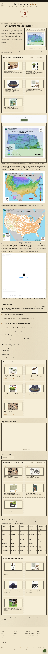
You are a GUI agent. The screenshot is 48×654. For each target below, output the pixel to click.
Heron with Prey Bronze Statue (33, 375)
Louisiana (24, 534)
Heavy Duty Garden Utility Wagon (33, 590)
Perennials (3, 642)
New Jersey (6, 543)
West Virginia (33, 552)
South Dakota (6, 550)
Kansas (6, 534)
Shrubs (2, 633)
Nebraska (15, 23)
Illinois (33, 531)
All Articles (27, 631)
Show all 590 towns (8, 457)
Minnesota (24, 537)
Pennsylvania (24, 546)
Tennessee (15, 550)
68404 (8, 350)
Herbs (2, 631)
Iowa (15, 531)
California (42, 526)
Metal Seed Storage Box (9, 493)
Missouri (33, 537)
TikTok (4, 619)
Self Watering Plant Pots (9, 375)
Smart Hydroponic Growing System (12, 393)
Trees (2, 635)
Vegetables (3, 637)
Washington (15, 552)
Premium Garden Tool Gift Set (33, 89)
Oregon (15, 546)
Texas (24, 550)
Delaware (24, 529)
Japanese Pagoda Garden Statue (11, 608)
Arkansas (24, 526)
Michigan (15, 537)
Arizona (33, 526)
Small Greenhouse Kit (9, 107)
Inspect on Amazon (30, 75)
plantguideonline (23, 295)
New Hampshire (42, 540)
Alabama (15, 526)
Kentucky (15, 534)
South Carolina (42, 547)
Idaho (24, 531)
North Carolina (15, 540)
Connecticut (15, 529)
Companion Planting (29, 633)
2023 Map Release (28, 637)
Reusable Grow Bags (30, 71)
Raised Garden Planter (9, 510)
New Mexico (15, 543)
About (38, 631)
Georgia (42, 529)
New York (33, 543)
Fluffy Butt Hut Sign (8, 411)
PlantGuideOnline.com (6, 23)
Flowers (3, 640)
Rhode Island (33, 546)
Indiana (42, 531)
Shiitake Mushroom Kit (9, 71)
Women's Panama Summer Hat (11, 590)
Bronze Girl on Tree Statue (10, 572)
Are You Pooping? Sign (31, 493)
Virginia (42, 550)
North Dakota (24, 539)
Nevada (24, 543)
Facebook (36, 618)
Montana (6, 539)
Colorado (6, 529)
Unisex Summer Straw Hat (10, 89)
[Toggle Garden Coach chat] (44, 650)
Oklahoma (6, 546)
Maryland (42, 534)
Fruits (2, 638)
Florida (33, 529)
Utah (33, 550)
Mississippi (42, 537)
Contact (38, 633)
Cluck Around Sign (30, 476)
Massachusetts (33, 534)
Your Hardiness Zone (29, 635)
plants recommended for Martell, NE (37, 298)
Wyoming (42, 552)
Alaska (6, 526)
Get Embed (24, 120)
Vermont (6, 552)
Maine (6, 537)
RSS (37, 635)
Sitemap (38, 637)
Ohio (42, 543)
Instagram (40, 618)
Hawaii (6, 531)
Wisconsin (24, 552)
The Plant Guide (23, 4)
